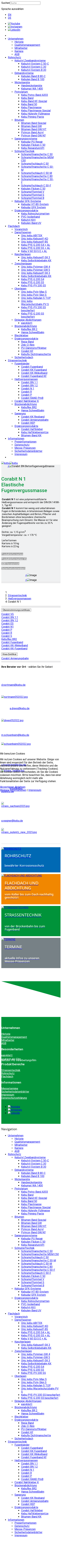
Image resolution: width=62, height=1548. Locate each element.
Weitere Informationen (13, 790)
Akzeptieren (7, 787)
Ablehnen (20, 787)
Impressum (34, 790)
